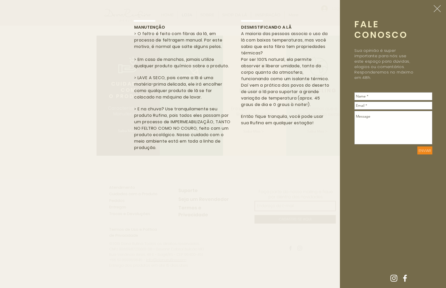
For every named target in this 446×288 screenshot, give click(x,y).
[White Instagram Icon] (394, 278)
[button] (437, 8)
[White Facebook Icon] (405, 278)
